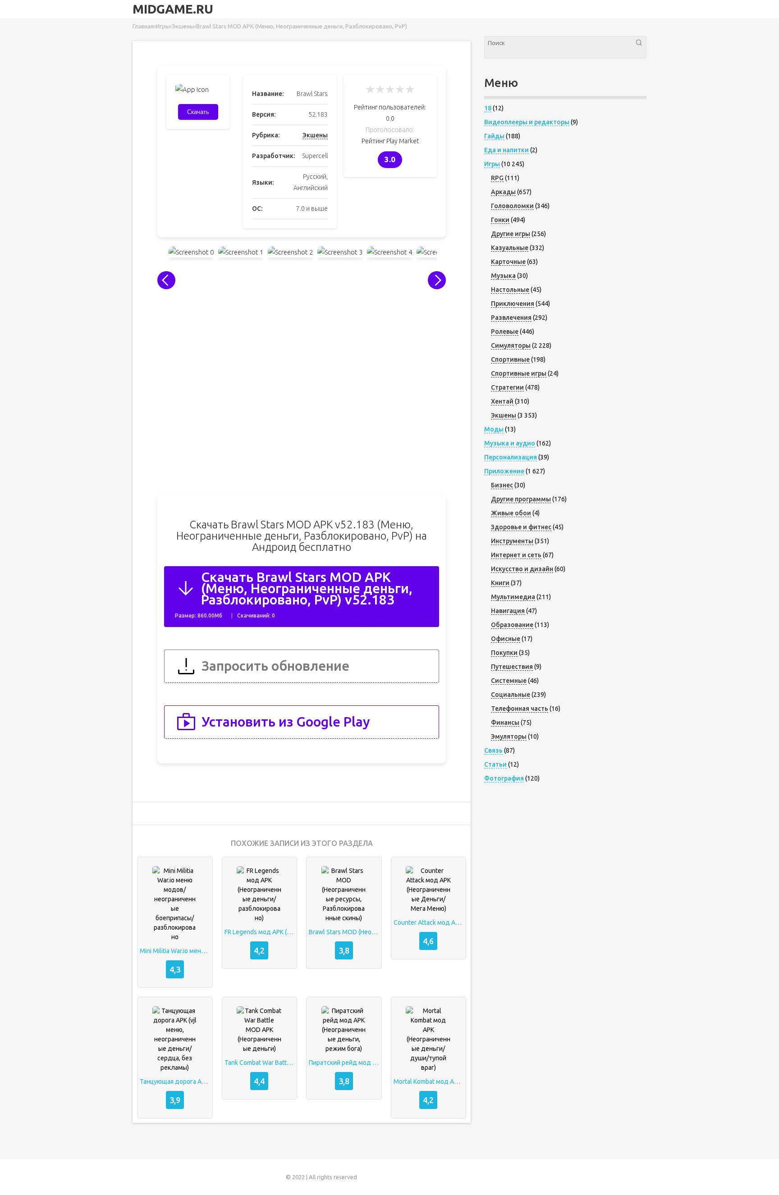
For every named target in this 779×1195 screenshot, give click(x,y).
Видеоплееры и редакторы (526, 122)
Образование (512, 624)
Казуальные (509, 247)
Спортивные (510, 359)
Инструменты (512, 541)
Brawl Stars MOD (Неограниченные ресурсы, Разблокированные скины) (344, 932)
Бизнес (502, 485)
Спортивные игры (518, 373)
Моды (494, 429)
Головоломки (512, 205)
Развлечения (511, 317)
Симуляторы (511, 345)
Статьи (495, 764)
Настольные (510, 289)
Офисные (505, 638)
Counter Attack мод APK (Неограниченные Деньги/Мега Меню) (429, 922)
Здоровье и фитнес (521, 527)
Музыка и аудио (509, 443)
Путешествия (512, 666)
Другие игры (510, 233)
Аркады (503, 191)
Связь (493, 750)
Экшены (315, 135)
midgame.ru (173, 9)
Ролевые (504, 331)
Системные (509, 680)
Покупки (504, 652)
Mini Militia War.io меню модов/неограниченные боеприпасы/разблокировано (175, 950)
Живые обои (511, 513)
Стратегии (507, 387)
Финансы (505, 722)
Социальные (510, 694)
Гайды (494, 136)
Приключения (512, 303)
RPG (497, 178)
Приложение (504, 471)
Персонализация (510, 457)
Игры (492, 164)
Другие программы (521, 499)
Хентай (502, 401)
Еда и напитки (506, 150)
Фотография (504, 778)
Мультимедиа (513, 596)
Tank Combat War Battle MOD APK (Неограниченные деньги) (260, 1062)
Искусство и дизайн (522, 569)
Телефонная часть (519, 708)
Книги (500, 582)
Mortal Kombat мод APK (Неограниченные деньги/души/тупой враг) (429, 1081)
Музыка (503, 275)
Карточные (508, 261)
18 (487, 108)
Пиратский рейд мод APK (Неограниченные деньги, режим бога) (344, 1062)
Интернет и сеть (516, 555)
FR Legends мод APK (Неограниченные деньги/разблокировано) (260, 932)
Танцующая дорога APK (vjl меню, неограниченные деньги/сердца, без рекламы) (175, 1081)
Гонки (500, 219)
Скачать (198, 112)
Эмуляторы (509, 736)
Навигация (508, 610)
